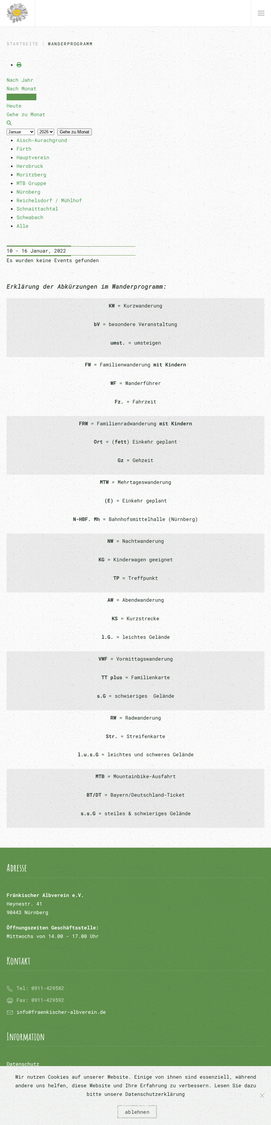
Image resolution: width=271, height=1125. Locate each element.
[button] (261, 13)
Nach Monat (21, 88)
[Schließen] (262, 1095)
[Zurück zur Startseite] (17, 13)
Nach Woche (21, 97)
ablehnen (137, 1111)
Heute (14, 105)
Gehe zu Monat (74, 131)
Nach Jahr (20, 79)
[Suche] (9, 122)
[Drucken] (19, 64)
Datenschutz (23, 1063)
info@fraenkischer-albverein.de (61, 1011)
